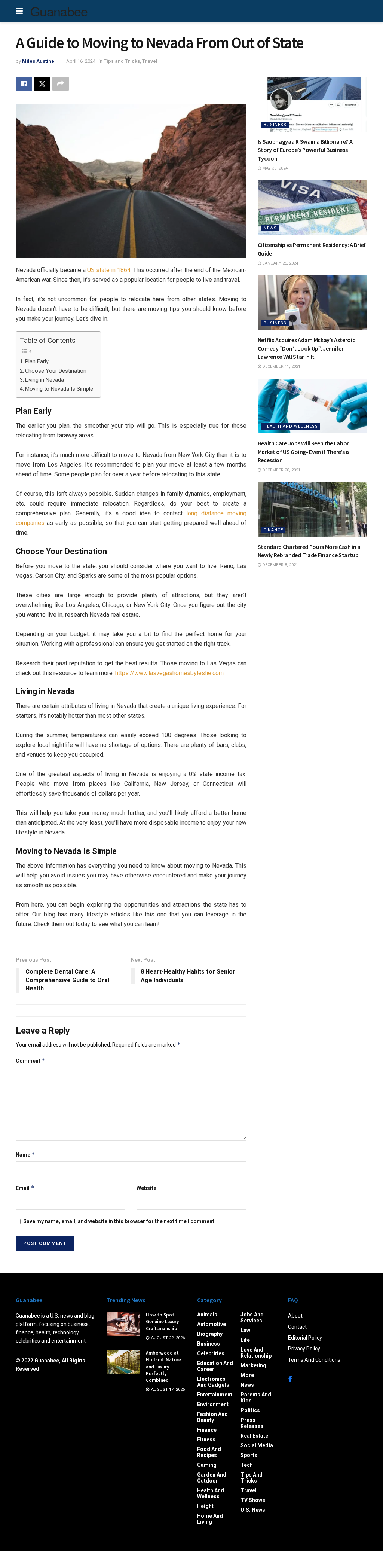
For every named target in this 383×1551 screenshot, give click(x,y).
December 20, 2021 (280, 470)
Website (146, 1188)
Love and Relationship (256, 1353)
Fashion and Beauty (212, 1417)
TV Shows (252, 1500)
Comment (30, 1060)
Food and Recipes (209, 1452)
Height (205, 1506)
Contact (297, 1327)
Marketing (253, 1365)
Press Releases (251, 1423)
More (247, 1375)
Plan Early (37, 361)
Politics (250, 1410)
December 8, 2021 (279, 564)
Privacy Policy (304, 1349)
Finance (273, 530)
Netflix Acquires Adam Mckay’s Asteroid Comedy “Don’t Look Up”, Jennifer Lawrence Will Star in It (307, 348)
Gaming (207, 1465)
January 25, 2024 (279, 263)
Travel (149, 61)
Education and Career (215, 1366)
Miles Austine (38, 61)
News (270, 228)
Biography (210, 1334)
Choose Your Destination (55, 371)
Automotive (211, 1324)
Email (25, 1187)
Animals (207, 1315)
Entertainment (214, 1395)
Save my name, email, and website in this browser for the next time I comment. (119, 1221)
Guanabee (59, 11)
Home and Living (210, 1519)
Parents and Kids (255, 1398)
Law (245, 1330)
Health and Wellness (291, 426)
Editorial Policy (305, 1338)
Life (245, 1340)
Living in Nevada (44, 380)
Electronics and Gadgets (213, 1382)
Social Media (256, 1445)
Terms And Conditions (314, 1360)
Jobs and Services (252, 1317)
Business (275, 124)
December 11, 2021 (280, 366)
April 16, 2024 (80, 61)
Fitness (206, 1439)
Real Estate (254, 1436)
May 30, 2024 (274, 168)
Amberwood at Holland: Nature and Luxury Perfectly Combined (163, 1366)
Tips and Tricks (122, 61)
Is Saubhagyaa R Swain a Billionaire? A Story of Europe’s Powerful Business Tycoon (305, 150)
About (295, 1316)
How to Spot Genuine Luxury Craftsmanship (162, 1321)
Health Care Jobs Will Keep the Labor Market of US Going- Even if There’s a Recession (303, 451)
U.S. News (252, 1510)
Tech (246, 1465)
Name (25, 1154)
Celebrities (210, 1353)
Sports (248, 1455)
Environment (213, 1404)
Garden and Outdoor (211, 1478)
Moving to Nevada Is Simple (59, 389)
